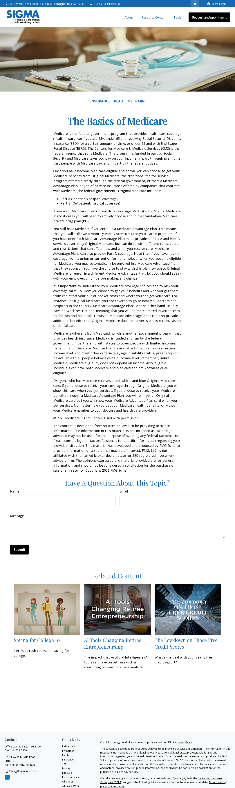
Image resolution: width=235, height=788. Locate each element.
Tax (64, 764)
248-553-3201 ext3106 (107, 4)
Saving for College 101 (38, 640)
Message (17, 516)
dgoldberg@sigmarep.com (20, 771)
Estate (66, 755)
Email (123, 491)
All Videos (67, 781)
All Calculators (70, 786)
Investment (68, 750)
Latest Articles (70, 777)
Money (66, 768)
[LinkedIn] (195, 3)
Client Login (219, 4)
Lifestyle (67, 772)
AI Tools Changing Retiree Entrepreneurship (112, 643)
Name (14, 491)
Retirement (68, 746)
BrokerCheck (184, 742)
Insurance (68, 759)
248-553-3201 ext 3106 (27, 746)
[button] (129, 17)
